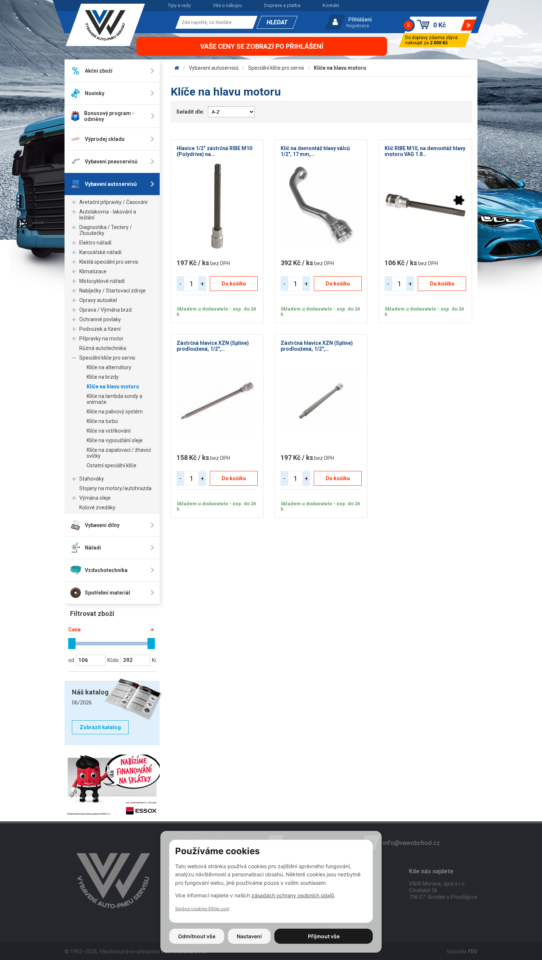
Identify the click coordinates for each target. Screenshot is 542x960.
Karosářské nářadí (100, 252)
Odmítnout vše (196, 936)
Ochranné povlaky (100, 319)
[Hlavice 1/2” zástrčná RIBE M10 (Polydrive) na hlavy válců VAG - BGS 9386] (217, 206)
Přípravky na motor (101, 339)
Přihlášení (360, 19)
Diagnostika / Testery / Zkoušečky (105, 230)
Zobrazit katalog (100, 727)
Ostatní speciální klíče (111, 465)
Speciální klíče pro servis (107, 358)
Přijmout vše (324, 936)
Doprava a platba (282, 5)
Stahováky (91, 479)
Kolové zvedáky (97, 507)
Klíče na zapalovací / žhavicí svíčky (119, 453)
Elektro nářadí (95, 243)
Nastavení (249, 936)
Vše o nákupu (227, 5)
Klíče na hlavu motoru (113, 386)
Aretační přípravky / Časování (113, 202)
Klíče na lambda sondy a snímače (114, 399)
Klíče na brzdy (103, 377)
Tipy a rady (179, 5)
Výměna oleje (95, 498)
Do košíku (234, 284)
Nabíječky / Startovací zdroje (112, 291)
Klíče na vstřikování (109, 431)
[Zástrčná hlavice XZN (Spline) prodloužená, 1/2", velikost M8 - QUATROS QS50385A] (321, 400)
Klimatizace (93, 271)
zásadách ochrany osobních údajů (292, 895)
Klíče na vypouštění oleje (115, 440)
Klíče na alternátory (109, 367)
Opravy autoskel (98, 300)
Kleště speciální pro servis (108, 262)
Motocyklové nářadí (102, 281)
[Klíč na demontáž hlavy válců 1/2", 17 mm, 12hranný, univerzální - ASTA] (321, 206)
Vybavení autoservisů (214, 68)
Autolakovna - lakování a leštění (107, 215)
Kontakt (331, 5)
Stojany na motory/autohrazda (115, 488)
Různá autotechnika (102, 348)
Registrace (357, 25)
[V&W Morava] (177, 68)
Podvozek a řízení (100, 329)
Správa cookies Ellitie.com (202, 908)
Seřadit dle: (190, 112)
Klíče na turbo (102, 421)
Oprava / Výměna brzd (105, 310)
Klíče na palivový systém (115, 412)
